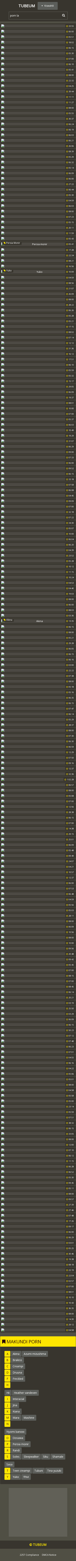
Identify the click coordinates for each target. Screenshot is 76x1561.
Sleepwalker (31, 1456)
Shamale (57, 1456)
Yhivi (26, 1477)
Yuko (9, 270)
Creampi (18, 1366)
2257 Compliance (29, 1554)
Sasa (9, 1464)
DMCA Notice (49, 1554)
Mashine (29, 1417)
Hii (8, 1393)
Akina (9, 619)
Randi (16, 1450)
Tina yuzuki (54, 1470)
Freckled (18, 1379)
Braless (17, 1360)
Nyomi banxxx (15, 1431)
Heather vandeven (25, 1393)
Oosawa (18, 1438)
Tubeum (27, 5)
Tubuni (38, 1470)
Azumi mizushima (35, 1354)
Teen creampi (21, 1470)
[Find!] (63, 15)
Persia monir (13, 243)
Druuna (17, 1372)
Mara (16, 1417)
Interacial (18, 1399)
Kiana (16, 1411)
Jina (15, 1405)
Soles (16, 1456)
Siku (45, 1456)
